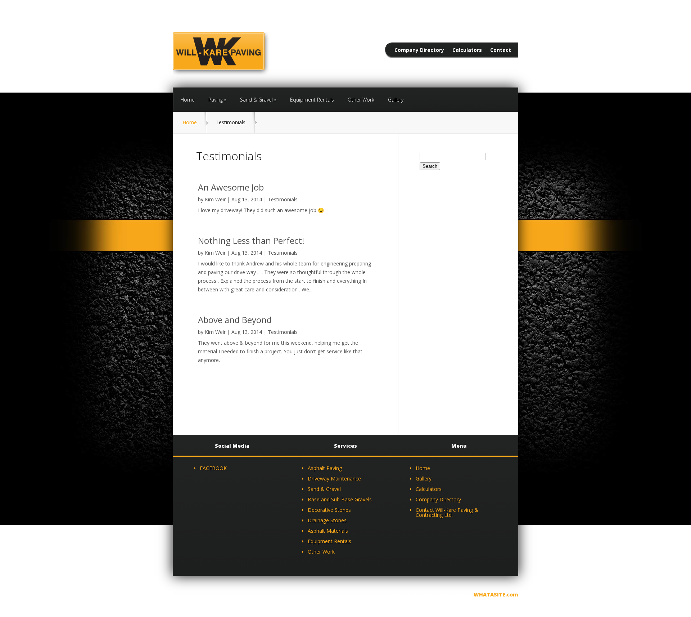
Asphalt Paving (325, 468)
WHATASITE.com (496, 594)
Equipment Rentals (312, 99)
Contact (500, 50)
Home (187, 99)
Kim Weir (215, 199)
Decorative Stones (329, 509)
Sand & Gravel (256, 99)
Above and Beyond (235, 320)
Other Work (361, 99)
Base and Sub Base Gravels (340, 499)
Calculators (467, 50)
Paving (215, 99)
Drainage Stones (327, 520)
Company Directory (419, 50)
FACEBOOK (213, 468)
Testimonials (283, 199)
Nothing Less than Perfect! (251, 240)
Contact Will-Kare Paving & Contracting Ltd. (447, 512)
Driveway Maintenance (334, 478)
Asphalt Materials (328, 530)
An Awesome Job (231, 187)
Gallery (395, 99)
